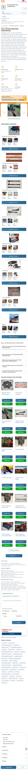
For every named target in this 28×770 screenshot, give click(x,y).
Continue (19, 622)
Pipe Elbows (4, 682)
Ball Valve (17, 671)
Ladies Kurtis (21, 669)
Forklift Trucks (11, 642)
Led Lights (4, 671)
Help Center (5, 737)
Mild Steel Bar (22, 662)
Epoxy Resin (15, 662)
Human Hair (4, 642)
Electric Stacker (11, 649)
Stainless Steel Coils (13, 678)
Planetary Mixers (13, 669)
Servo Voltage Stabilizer (7, 645)
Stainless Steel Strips (17, 665)
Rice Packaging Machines (7, 656)
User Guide (5, 739)
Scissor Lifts (18, 649)
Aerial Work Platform (13, 660)
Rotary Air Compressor (6, 654)
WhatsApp (21, 99)
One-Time (6, 611)
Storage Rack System (6, 662)
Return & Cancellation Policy (9, 741)
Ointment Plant (5, 669)
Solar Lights (12, 676)
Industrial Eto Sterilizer (17, 654)
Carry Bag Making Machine (16, 647)
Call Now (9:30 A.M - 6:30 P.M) (10, 99)
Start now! (11, 633)
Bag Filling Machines (6, 667)
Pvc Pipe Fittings (5, 680)
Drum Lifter (4, 649)
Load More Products (14, 550)
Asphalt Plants (15, 667)
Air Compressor (15, 673)
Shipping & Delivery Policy (8, 743)
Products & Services (13, 25)
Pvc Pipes (21, 678)
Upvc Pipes (12, 680)
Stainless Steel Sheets (6, 665)
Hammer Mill (4, 658)
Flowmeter (23, 651)
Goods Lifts (18, 676)
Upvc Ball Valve (20, 680)
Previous (4, 113)
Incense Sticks (5, 676)
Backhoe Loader (5, 647)
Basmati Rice (16, 645)
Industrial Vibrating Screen (7, 651)
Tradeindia (3, 637)
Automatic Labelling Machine (15, 658)
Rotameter (17, 651)
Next (24, 113)
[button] (24, 9)
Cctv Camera (10, 671)
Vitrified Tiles (4, 678)
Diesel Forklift (4, 660)
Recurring (14, 611)
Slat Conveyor (23, 667)
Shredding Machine (18, 656)
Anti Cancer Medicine (6, 673)
